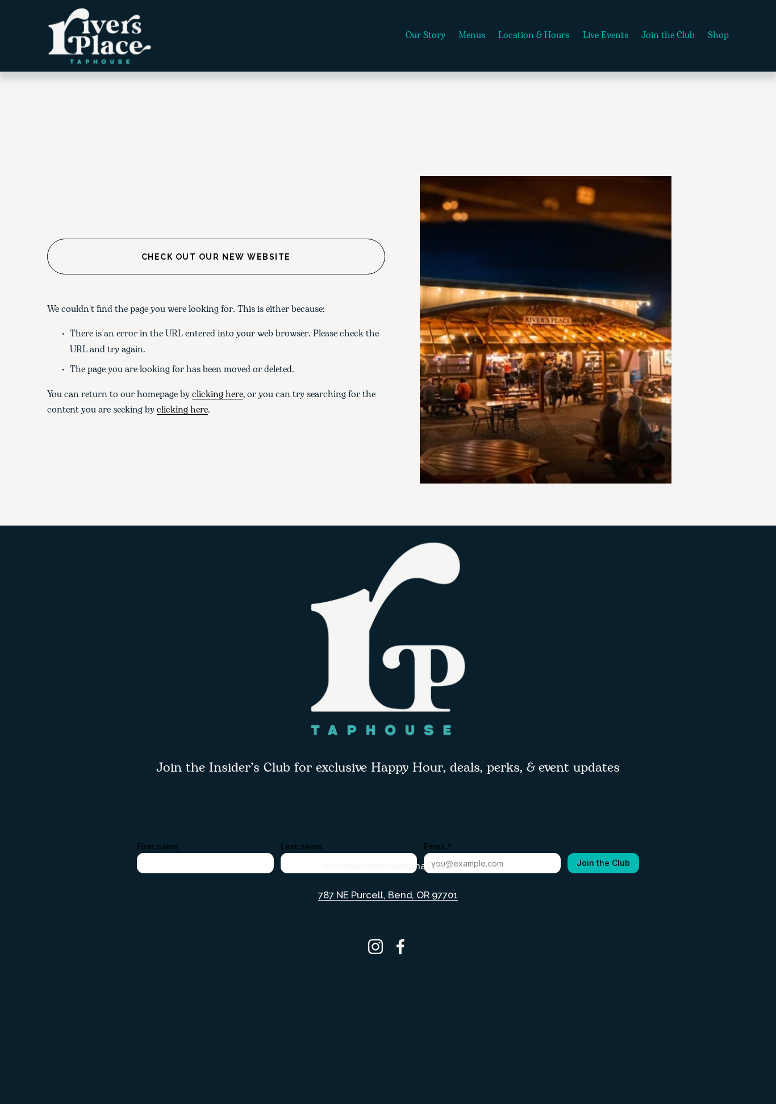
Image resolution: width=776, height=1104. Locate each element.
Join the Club (668, 35)
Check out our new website (216, 256)
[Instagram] (375, 947)
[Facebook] (400, 947)
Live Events (605, 35)
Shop (718, 35)
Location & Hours (533, 35)
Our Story (425, 35)
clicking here (217, 394)
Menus (471, 35)
